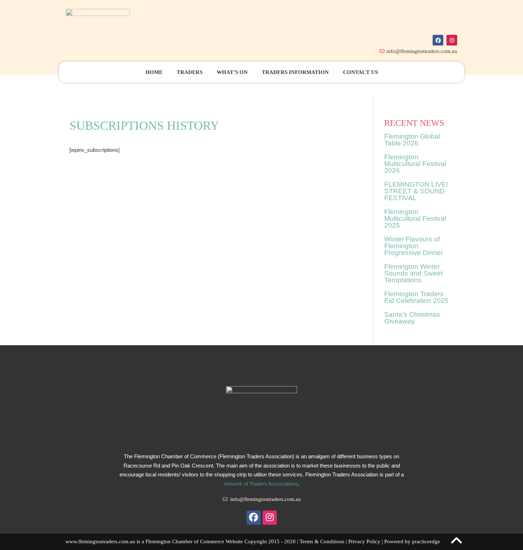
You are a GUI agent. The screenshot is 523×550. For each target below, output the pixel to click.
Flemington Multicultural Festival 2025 (415, 218)
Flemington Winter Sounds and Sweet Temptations (413, 273)
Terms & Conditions (322, 541)
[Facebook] (438, 40)
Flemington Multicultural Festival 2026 (415, 163)
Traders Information (295, 72)
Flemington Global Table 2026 (412, 140)
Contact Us (360, 72)
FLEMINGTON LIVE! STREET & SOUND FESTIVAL (416, 191)
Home (154, 72)
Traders (189, 72)
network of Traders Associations (261, 484)
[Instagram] (452, 40)
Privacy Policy (364, 541)
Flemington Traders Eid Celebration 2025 (416, 297)
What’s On (232, 72)
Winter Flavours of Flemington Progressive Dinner (413, 245)
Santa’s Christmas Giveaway (412, 318)
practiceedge (426, 541)
